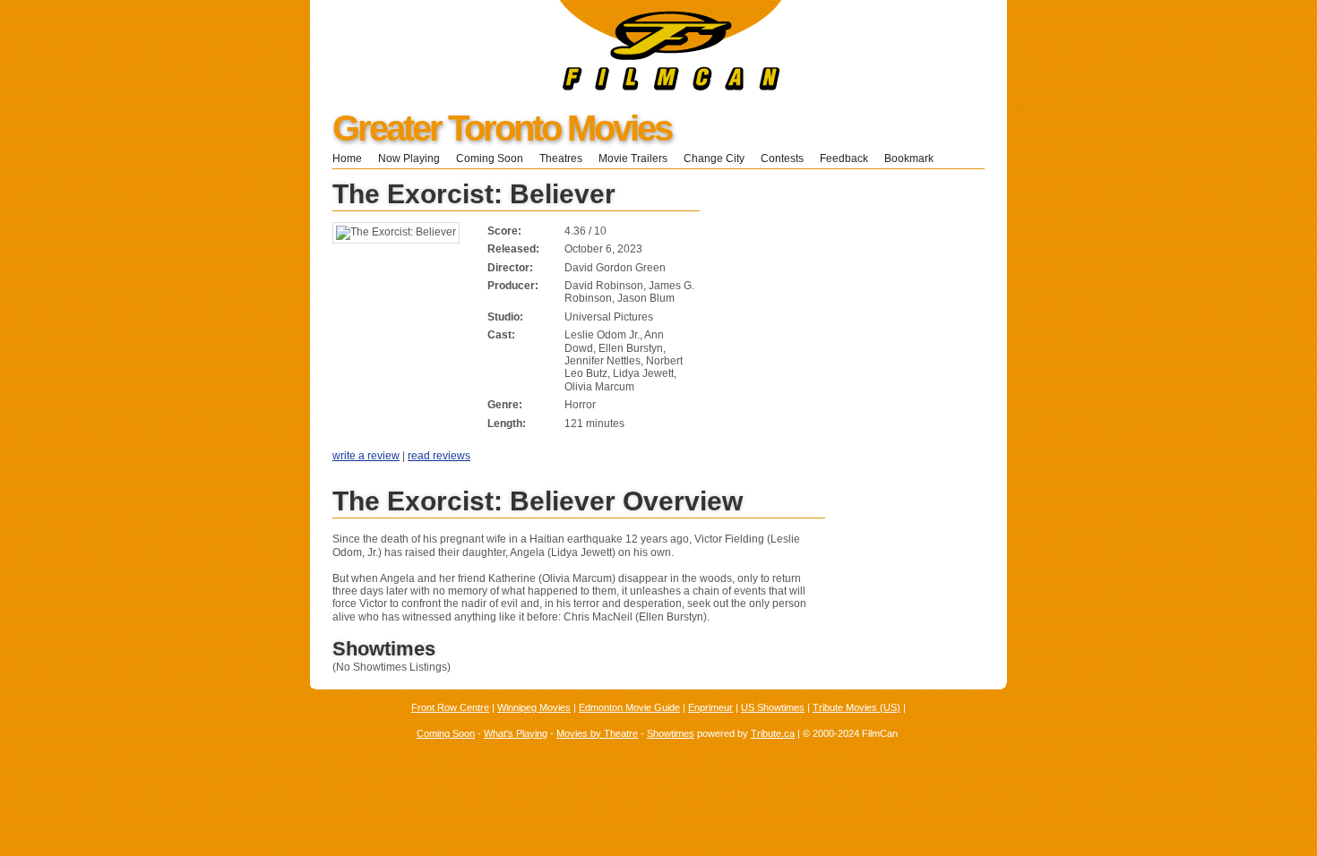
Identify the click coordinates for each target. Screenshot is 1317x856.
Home (347, 158)
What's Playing (515, 733)
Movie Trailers (632, 158)
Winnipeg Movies (534, 707)
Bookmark (914, 158)
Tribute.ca (773, 733)
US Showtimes (773, 707)
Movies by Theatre (597, 733)
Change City (714, 158)
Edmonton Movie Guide (629, 707)
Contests (782, 158)
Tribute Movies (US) (856, 707)
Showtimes (670, 733)
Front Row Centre (450, 707)
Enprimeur (710, 707)
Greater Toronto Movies (501, 128)
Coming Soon (489, 158)
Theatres (560, 158)
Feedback (844, 158)
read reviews (439, 455)
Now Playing (409, 158)
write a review (366, 455)
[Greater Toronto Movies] (546, 87)
